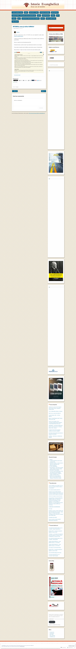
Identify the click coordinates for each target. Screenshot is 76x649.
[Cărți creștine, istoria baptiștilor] (56, 399)
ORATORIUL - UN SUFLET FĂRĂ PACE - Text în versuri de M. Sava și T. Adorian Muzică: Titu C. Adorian (56, 426)
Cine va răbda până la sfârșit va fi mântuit (55, 411)
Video (58, 15)
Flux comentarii (52, 635)
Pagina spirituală (15, 21)
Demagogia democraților (53, 517)
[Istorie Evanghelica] (38, 5)
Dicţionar (42, 18)
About (19, 18)
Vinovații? (50, 508)
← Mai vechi (15, 91)
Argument (14, 18)
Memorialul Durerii (55, 12)
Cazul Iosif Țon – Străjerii (34, 12)
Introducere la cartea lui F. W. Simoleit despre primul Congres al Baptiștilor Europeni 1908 (55, 408)
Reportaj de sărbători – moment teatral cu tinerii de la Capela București (23, 15)
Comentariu (41, 107)
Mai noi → (43, 91)
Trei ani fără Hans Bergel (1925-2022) (55, 552)
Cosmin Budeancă (54, 525)
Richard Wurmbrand (46, 15)
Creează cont (52, 632)
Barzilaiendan (53, 483)
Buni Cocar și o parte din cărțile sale (55, 413)
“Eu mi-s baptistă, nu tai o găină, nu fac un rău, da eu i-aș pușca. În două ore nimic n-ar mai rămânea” (56, 486)
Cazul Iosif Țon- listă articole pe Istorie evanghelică (30, 18)
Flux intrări (51, 634)
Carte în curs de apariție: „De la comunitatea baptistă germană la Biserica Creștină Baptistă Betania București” (55, 422)
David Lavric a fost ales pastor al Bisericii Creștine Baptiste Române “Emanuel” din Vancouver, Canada (55, 477)
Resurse (39, 15)
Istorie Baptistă (53, 404)
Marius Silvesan (16, 28)
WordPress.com (52, 636)
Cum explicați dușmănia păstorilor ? (54, 489)
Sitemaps (52, 15)
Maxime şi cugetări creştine (50, 18)
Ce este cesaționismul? (53, 466)
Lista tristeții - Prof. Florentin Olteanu (55, 547)
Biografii (26, 12)
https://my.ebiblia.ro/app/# (18, 36)
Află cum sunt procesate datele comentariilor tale (37, 113)
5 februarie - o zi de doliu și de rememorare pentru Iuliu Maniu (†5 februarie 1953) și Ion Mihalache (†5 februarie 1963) (56, 535)
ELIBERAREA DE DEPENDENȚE (54, 506)
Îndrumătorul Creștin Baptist (44, 12)
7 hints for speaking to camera (17, 12)
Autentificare (52, 633)
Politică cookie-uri (22, 646)
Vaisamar (17, 32)
